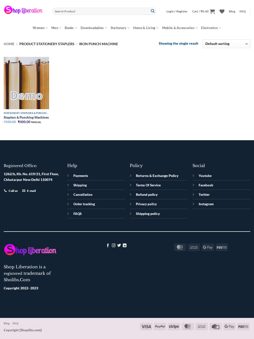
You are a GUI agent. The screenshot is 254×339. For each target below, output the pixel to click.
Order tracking (84, 204)
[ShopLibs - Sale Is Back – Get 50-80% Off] (24, 11)
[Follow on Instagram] (114, 246)
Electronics (209, 28)
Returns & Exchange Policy (157, 175)
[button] (177, 11)
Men (54, 28)
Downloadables (92, 28)
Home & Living (144, 28)
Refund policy (147, 194)
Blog (232, 11)
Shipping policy (148, 213)
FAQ (243, 11)
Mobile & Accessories (178, 28)
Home (9, 44)
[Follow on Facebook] (108, 246)
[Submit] (153, 11)
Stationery (119, 28)
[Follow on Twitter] (119, 246)
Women (38, 28)
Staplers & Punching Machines (26, 117)
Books (69, 28)
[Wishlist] (222, 11)
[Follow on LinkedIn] (125, 246)
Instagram (206, 204)
